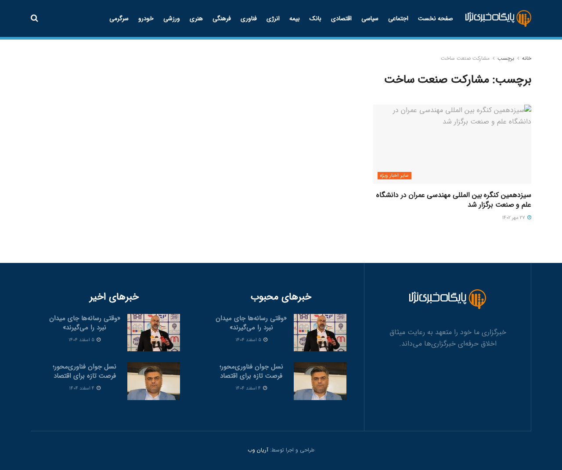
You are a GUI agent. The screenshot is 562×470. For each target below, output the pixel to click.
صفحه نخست (435, 18)
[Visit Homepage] (498, 18)
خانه (526, 58)
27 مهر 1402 (514, 218)
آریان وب (258, 450)
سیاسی (369, 18)
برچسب (505, 58)
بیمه (294, 18)
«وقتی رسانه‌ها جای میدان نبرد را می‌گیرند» (251, 323)
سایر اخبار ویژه (394, 175)
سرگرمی (119, 18)
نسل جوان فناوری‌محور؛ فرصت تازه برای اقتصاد (251, 371)
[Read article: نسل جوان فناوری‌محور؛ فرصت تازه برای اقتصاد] (320, 381)
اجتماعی (398, 18)
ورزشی (171, 18)
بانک (315, 18)
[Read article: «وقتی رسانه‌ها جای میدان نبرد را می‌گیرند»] (320, 333)
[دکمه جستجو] (34, 18)
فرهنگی (222, 18)
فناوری (249, 18)
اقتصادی (341, 18)
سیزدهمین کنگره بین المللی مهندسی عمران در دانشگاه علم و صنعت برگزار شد (453, 199)
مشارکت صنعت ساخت (465, 58)
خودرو (146, 18)
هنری (196, 18)
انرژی (273, 18)
